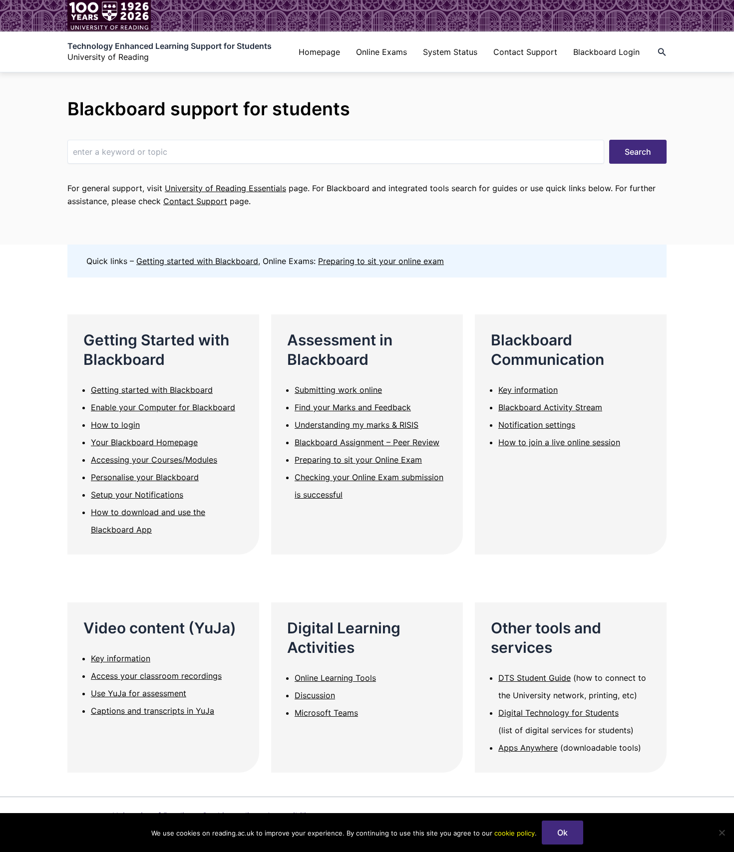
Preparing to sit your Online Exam (358, 460)
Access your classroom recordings (156, 676)
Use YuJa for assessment (138, 693)
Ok (562, 833)
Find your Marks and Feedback (353, 407)
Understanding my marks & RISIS (356, 425)
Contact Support (525, 52)
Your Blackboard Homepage (144, 442)
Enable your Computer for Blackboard (163, 407)
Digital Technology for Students (558, 713)
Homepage (319, 52)
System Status (450, 52)
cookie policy (514, 833)
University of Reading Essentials (225, 188)
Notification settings (536, 425)
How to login (115, 425)
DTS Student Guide (534, 678)
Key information (528, 390)
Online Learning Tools (335, 678)
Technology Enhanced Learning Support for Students (169, 46)
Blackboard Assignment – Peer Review (367, 442)
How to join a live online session (559, 442)
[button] (662, 52)
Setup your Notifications (137, 495)
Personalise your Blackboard (145, 477)
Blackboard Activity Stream (550, 407)
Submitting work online (338, 390)
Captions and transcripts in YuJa (152, 711)
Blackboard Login (606, 52)
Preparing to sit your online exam (381, 261)
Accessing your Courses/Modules (154, 460)
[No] (722, 833)
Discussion (315, 695)
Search (638, 152)
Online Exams (381, 52)
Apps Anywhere (528, 748)
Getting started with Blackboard (197, 261)
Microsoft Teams (326, 713)
